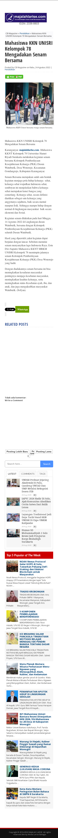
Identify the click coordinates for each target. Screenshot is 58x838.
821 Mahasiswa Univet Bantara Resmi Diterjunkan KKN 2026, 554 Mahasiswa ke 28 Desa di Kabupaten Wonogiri (35, 719)
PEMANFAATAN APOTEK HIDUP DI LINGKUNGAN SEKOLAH (33, 694)
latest (12, 473)
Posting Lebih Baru (17, 451)
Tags (42, 473)
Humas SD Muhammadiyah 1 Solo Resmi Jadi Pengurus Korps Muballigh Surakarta (35, 536)
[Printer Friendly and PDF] (14, 78)
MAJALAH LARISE (35, 832)
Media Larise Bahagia (37, 834)
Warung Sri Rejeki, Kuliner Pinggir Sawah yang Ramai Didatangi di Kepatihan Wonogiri (35, 745)
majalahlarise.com (29, 150)
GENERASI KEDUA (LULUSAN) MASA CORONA (35, 768)
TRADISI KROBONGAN (32, 591)
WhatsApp (22, 309)
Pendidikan (25, 33)
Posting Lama (43, 451)
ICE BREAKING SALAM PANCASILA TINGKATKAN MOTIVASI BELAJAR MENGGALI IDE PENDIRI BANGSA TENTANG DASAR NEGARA (34, 640)
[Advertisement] (29, 360)
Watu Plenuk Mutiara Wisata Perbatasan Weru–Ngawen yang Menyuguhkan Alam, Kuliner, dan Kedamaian (35, 669)
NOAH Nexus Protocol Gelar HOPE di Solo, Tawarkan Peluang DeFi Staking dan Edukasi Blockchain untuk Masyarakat (33, 568)
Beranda (31, 453)
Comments (27, 473)
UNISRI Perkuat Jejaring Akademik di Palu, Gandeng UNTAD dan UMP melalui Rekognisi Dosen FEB (35, 486)
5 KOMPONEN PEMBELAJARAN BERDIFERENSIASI (29, 614)
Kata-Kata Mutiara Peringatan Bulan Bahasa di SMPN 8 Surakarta (34, 791)
